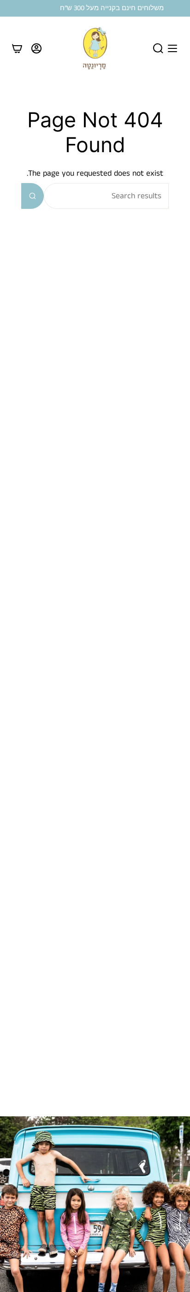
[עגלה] (17, 48)
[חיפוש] (32, 196)
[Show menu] (172, 48)
